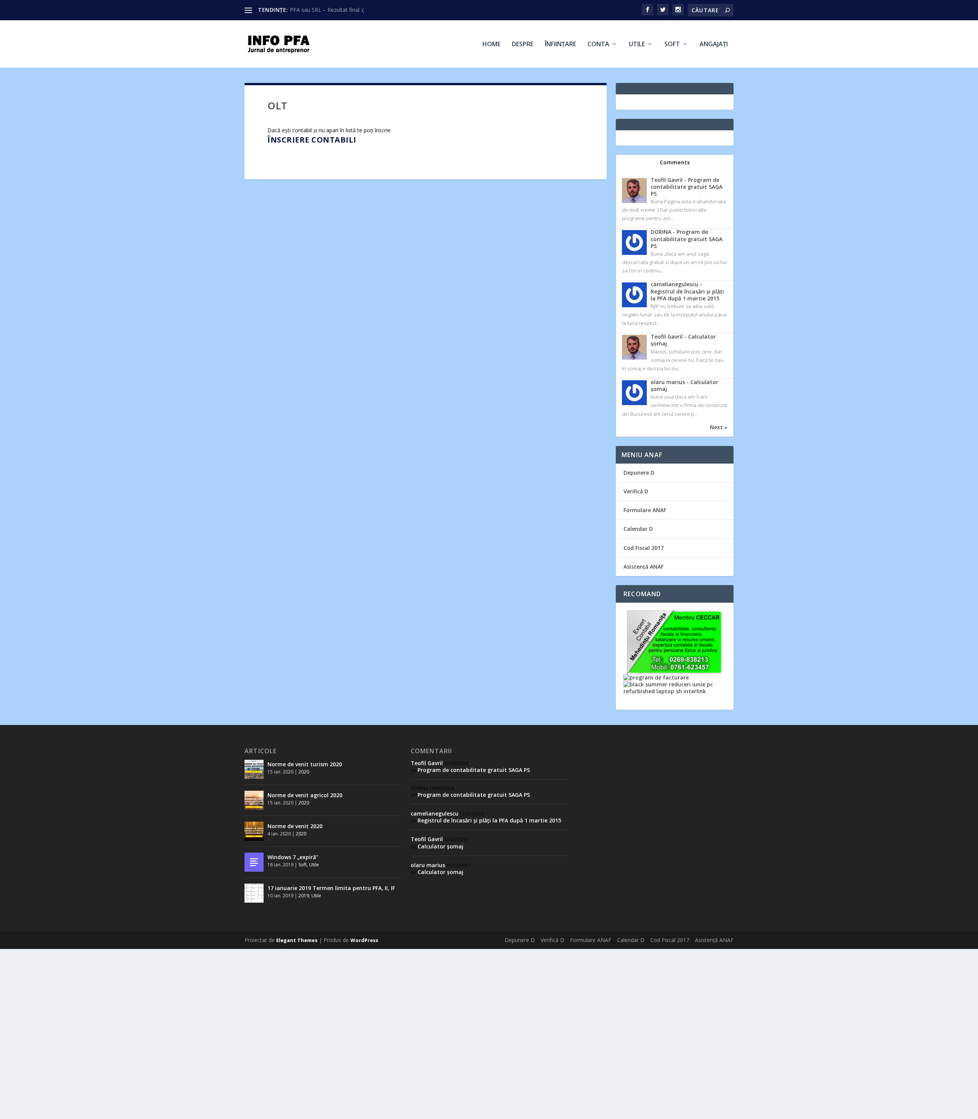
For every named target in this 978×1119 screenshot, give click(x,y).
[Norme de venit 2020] (254, 831)
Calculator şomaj (440, 846)
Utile (637, 44)
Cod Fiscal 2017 (643, 547)
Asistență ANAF (643, 566)
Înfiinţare (560, 44)
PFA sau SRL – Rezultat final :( (327, 9)
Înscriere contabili (311, 140)
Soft (672, 44)
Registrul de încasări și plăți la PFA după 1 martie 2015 (489, 820)
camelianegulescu (434, 813)
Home (491, 44)
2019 (303, 895)
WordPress (364, 940)
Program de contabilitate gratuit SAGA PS (474, 770)
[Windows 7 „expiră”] (254, 862)
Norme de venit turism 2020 (304, 764)
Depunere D (638, 472)
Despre (522, 44)
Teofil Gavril (427, 763)
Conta (598, 44)
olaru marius (428, 865)
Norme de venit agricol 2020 (304, 795)
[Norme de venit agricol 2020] (254, 800)
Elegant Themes (296, 940)
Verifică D (635, 491)
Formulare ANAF (644, 510)
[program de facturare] (656, 677)
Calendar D (638, 528)
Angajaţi (713, 44)
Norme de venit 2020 (294, 826)
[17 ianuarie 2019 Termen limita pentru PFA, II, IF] (254, 893)
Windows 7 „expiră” (292, 857)
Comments (675, 162)
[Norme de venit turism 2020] (254, 769)
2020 (303, 772)
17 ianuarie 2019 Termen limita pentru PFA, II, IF (331, 888)
